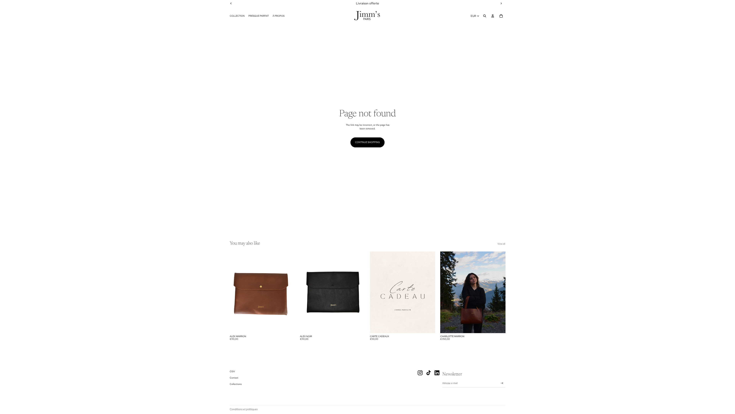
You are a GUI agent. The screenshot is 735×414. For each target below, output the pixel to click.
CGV (232, 371)
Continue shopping (367, 142)
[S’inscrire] (502, 383)
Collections (236, 384)
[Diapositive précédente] (235, 292)
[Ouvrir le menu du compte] (492, 16)
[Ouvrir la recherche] (484, 16)
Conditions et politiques (244, 409)
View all (501, 243)
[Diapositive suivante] (289, 292)
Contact (234, 377)
